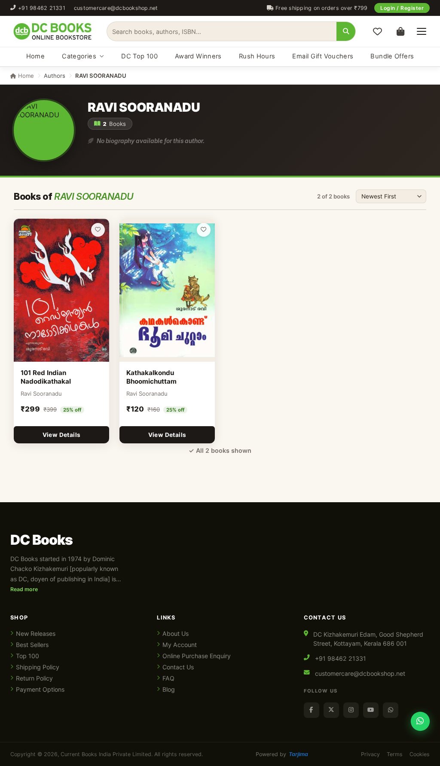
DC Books (41, 540)
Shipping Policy (37, 667)
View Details (62, 434)
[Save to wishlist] (98, 230)
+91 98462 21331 (41, 8)
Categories (79, 56)
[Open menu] (421, 31)
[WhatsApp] (390, 710)
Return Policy (34, 678)
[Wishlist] (377, 31)
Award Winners (198, 56)
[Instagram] (351, 710)
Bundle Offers (392, 56)
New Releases (35, 633)
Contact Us (178, 667)
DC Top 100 (139, 56)
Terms (395, 754)
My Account (179, 644)
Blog (168, 689)
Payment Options (40, 689)
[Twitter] (331, 710)
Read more (24, 589)
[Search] (345, 31)
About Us (175, 633)
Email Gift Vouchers (322, 56)
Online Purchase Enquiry (196, 655)
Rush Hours (257, 56)
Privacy (370, 754)
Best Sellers (32, 644)
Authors (54, 75)
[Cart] (400, 31)
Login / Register (402, 8)
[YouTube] (371, 710)
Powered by (282, 754)
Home (35, 56)
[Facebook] (311, 710)
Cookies (419, 754)
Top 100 (27, 655)
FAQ (168, 678)
